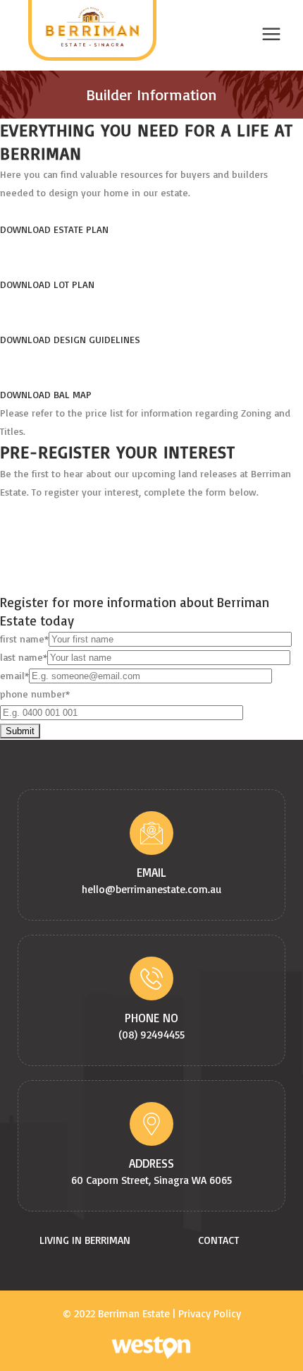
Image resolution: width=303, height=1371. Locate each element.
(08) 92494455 (151, 1034)
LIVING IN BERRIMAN (84, 1240)
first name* (24, 639)
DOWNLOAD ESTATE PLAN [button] (54, 229)
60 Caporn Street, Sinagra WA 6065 (151, 1180)
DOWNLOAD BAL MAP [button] (46, 394)
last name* (23, 657)
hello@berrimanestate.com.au (151, 889)
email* (14, 675)
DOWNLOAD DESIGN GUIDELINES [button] (70, 339)
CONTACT (218, 1240)
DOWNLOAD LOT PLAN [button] (47, 284)
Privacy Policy (209, 1313)
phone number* (35, 694)
